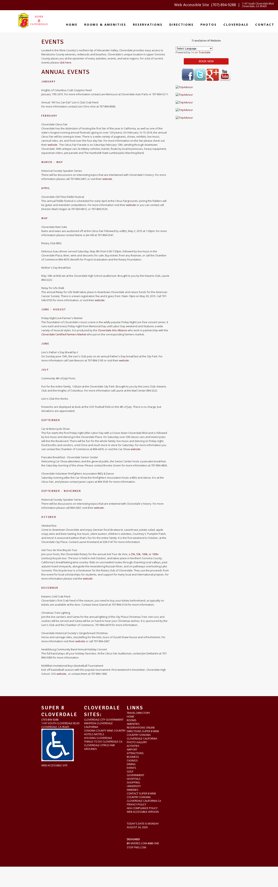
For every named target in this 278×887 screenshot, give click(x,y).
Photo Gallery (137, 742)
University (134, 786)
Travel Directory (138, 713)
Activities (133, 746)
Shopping (133, 782)
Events (131, 768)
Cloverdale (235, 24)
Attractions (135, 753)
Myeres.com (139, 843)
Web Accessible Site (191, 4)
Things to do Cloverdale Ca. (103, 741)
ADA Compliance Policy (142, 808)
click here (65, 62)
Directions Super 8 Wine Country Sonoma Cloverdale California (143, 734)
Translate (204, 52)
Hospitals (133, 779)
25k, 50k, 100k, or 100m (145, 554)
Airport (132, 749)
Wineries (132, 790)
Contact (264, 24)
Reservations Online (141, 727)
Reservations (148, 24)
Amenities (133, 724)
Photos (208, 24)
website (53, 145)
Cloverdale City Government (104, 719)
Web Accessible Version (143, 812)
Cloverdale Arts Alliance (113, 330)
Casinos (132, 760)
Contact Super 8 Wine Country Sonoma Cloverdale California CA (144, 797)
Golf (130, 771)
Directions (181, 24)
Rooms (131, 720)
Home (72, 24)
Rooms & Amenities (105, 24)
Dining (131, 764)
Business (133, 757)
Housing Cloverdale (98, 738)
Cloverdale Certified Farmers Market (64, 334)
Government (135, 775)
